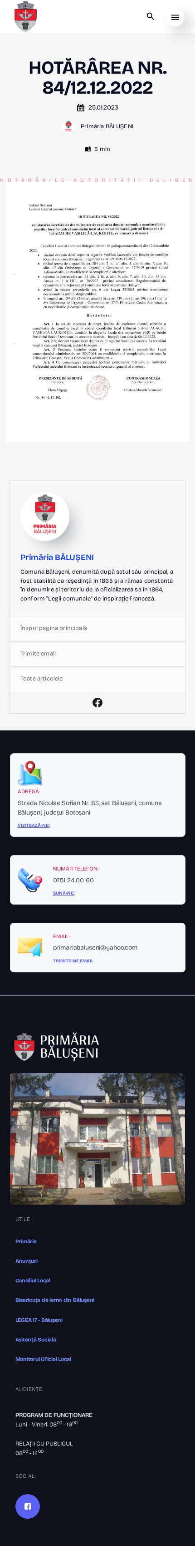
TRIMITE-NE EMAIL (73, 961)
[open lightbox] (97, 311)
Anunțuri (26, 1261)
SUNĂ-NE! (64, 893)
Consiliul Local (32, 1280)
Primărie (26, 1241)
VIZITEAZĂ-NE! (34, 825)
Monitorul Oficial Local (43, 1359)
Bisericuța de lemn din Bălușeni (55, 1300)
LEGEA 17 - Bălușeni (39, 1320)
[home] (25, 16)
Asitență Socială (35, 1339)
